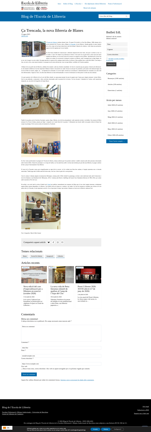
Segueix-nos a (138, 413)
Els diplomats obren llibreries (95, 4)
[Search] (126, 16)
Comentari (25, 342)
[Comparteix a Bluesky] (48, 242)
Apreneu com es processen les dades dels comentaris (77, 380)
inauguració (50, 256)
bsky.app (146, 413)
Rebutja (106, 429)
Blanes (25, 256)
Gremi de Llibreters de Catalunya (12, 414)
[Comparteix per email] (62, 242)
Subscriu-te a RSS (143, 410)
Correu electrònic (27, 358)
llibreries (60, 256)
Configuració (117, 429)
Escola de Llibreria (52, 42)
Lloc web (24, 366)
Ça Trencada (72, 44)
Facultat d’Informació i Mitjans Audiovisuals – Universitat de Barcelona (25, 412)
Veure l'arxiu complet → (117, 141)
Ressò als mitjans (90, 8)
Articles (24, 36)
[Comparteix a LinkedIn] (58, 242)
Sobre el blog (68, 4)
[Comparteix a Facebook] (53, 242)
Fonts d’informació (115, 4)
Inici (59, 4)
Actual (49, 184)
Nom (23, 350)
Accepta (95, 429)
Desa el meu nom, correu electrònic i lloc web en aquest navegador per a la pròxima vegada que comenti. (56, 369)
